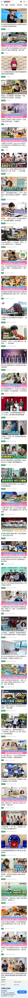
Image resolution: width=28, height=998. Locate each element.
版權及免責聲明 (17, 982)
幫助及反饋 (16, 984)
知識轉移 (3, 100)
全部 (6, 5)
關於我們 (3, 984)
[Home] (7, 1)
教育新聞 (12, 5)
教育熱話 (19, 5)
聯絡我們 (3, 982)
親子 (2, 124)
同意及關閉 (21, 992)
